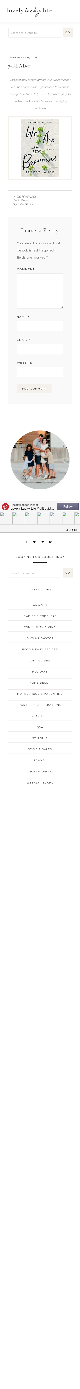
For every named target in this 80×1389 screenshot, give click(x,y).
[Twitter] (36, 541)
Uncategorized (40, 771)
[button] (71, 9)
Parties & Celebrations (40, 704)
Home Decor (40, 682)
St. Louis (40, 738)
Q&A (40, 727)
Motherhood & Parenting (40, 693)
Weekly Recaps (40, 782)
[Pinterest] (44, 541)
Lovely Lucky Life (29, 11)
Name (23, 317)
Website (24, 362)
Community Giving (40, 627)
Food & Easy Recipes (40, 649)
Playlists (40, 716)
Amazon (40, 605)
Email (23, 339)
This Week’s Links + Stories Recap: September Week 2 (25, 200)
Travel (40, 760)
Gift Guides (40, 660)
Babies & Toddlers (40, 616)
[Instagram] (52, 541)
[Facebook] (28, 541)
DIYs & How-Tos (40, 638)
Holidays (40, 671)
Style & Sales (40, 749)
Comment (26, 269)
